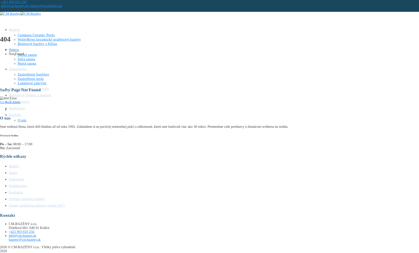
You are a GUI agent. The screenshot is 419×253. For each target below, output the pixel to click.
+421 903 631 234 (13, 2)
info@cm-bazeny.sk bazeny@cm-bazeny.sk (25, 237)
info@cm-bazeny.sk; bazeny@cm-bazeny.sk (31, 6)
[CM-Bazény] (10, 14)
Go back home (10, 102)
